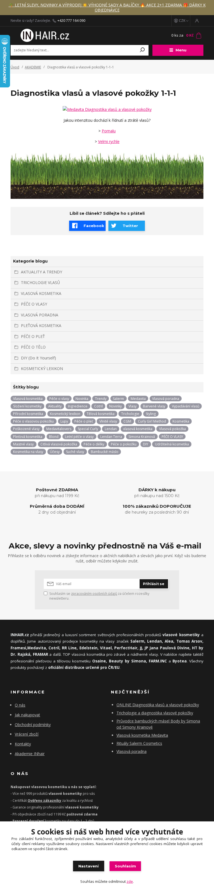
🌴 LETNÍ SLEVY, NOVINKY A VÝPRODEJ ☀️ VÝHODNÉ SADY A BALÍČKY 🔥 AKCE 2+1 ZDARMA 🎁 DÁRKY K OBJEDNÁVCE (107, 7)
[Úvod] (44, 35)
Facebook (94, 225)
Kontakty (23, 743)
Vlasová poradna (131, 751)
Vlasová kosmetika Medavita (142, 735)
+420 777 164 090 (71, 20)
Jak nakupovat (27, 714)
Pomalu (109, 130)
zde (130, 881)
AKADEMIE (33, 67)
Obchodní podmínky (33, 724)
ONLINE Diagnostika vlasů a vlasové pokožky (157, 704)
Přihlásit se (153, 584)
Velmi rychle (109, 141)
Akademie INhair (30, 753)
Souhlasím (125, 866)
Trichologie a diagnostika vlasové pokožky (154, 712)
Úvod (15, 67)
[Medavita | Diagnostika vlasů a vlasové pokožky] (107, 109)
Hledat (142, 50)
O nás (20, 705)
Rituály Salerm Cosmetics (139, 743)
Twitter (130, 225)
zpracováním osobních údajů (94, 593)
